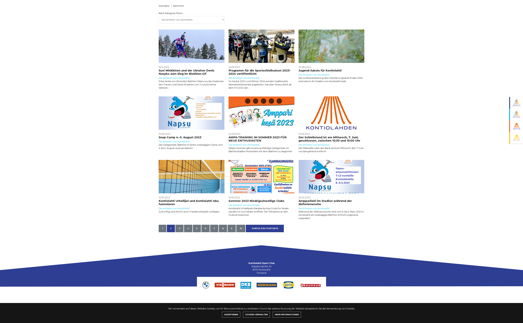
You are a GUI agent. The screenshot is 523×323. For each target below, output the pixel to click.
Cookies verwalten (256, 314)
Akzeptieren (231, 314)
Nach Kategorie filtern (171, 13)
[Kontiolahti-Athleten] (516, 126)
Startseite (164, 6)
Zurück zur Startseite (265, 228)
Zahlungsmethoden (261, 296)
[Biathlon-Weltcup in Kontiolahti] (516, 114)
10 (241, 228)
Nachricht (178, 6)
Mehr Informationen (287, 314)
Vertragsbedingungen (235, 296)
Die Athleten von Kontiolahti (174, 78)
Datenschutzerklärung (287, 296)
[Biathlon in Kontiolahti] (516, 103)
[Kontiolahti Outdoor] (516, 138)
